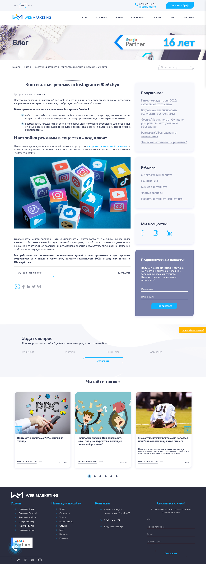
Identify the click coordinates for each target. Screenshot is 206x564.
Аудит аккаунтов (26, 525)
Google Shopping (26, 521)
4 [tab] (106, 476)
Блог (26, 67)
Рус (23, 5)
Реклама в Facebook (28, 513)
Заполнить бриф (179, 5)
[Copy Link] (17, 287)
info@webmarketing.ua (114, 526)
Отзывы (63, 525)
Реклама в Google (27, 509)
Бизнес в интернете (154, 187)
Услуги (62, 517)
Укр (16, 5)
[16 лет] (159, 51)
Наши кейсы (149, 181)
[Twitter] (33, 286)
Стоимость (64, 513)
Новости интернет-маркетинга (162, 199)
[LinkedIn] (28, 287)
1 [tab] (89, 476)
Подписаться (164, 305)
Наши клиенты (66, 521)
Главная (16, 67)
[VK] (39, 286)
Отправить (103, 360)
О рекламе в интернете (45, 67)
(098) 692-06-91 (147, 4)
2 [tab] (95, 476)
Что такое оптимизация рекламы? (164, 142)
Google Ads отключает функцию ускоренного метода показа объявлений (162, 123)
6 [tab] (116, 476)
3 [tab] (100, 476)
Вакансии (63, 534)
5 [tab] (111, 476)
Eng (30, 5)
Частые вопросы (152, 193)
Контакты (63, 538)
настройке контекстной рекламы (107, 145)
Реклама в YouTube (27, 517)
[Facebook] (23, 287)
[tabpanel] (42, 430)
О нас (62, 509)
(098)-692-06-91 (112, 519)
